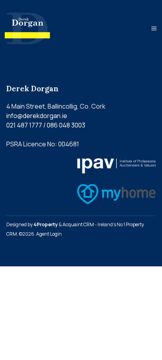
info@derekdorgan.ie (36, 115)
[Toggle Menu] (154, 28)
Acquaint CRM (78, 224)
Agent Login (49, 234)
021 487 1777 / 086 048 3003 (45, 125)
